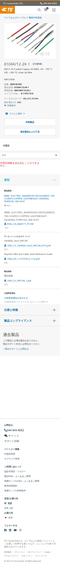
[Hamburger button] (54, 9)
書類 (7, 180)
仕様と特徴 (11, 310)
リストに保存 (15, 113)
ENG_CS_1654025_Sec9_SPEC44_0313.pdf (29, 245)
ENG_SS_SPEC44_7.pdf (19, 280)
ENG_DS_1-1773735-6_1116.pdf (24, 258)
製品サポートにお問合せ (17, 348)
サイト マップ (41, 555)
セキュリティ (27, 555)
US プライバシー (35, 552)
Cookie (47, 552)
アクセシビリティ (11, 555)
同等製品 (30, 122)
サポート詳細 (11, 441)
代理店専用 (9, 454)
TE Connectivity (7, 10)
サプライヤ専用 (11, 458)
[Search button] (39, 9)
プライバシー (19, 552)
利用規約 (8, 552)
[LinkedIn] (10, 530)
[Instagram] (20, 530)
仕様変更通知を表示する (16, 298)
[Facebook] (5, 530)
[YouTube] (15, 530)
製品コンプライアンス (18, 320)
